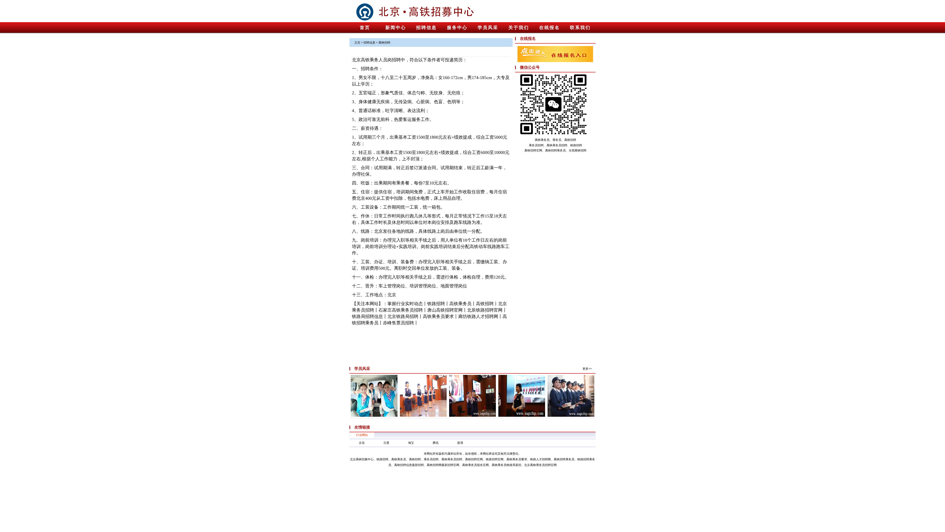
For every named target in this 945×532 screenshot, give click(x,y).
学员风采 (488, 27)
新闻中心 (395, 27)
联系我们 (580, 27)
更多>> (587, 368)
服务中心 (457, 27)
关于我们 (518, 27)
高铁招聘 (384, 42)
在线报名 (549, 27)
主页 (357, 42)
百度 (386, 443)
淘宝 (411, 443)
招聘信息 (426, 27)
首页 (365, 27)
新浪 (460, 443)
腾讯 (436, 443)
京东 (362, 443)
